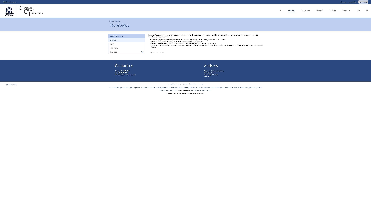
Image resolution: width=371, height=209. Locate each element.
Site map (343, 2)
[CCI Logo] (357, 2)
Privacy (185, 84)
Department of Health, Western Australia (200, 90)
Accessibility (352, 2)
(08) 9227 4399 (124, 71)
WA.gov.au (11, 84)
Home (111, 21)
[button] (363, 2)
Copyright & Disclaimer (175, 84)
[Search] (367, 10)
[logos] (25, 11)
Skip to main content (9, 2)
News (359, 10)
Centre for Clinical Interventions (168, 90)
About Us (117, 21)
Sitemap (200, 84)
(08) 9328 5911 (123, 73)
